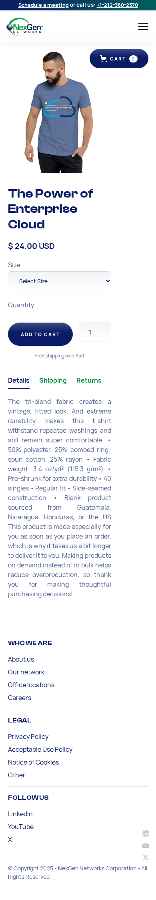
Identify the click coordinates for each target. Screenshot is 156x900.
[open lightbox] (59, 111)
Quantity (21, 305)
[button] (142, 26)
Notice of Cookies (33, 762)
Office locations (31, 684)
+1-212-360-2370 (117, 4)
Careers (19, 697)
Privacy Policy (28, 736)
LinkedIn (20, 813)
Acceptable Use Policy (40, 749)
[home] (66, 27)
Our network (26, 672)
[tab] (19, 380)
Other (16, 775)
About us (21, 659)
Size (14, 264)
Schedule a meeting (43, 4)
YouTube (21, 826)
